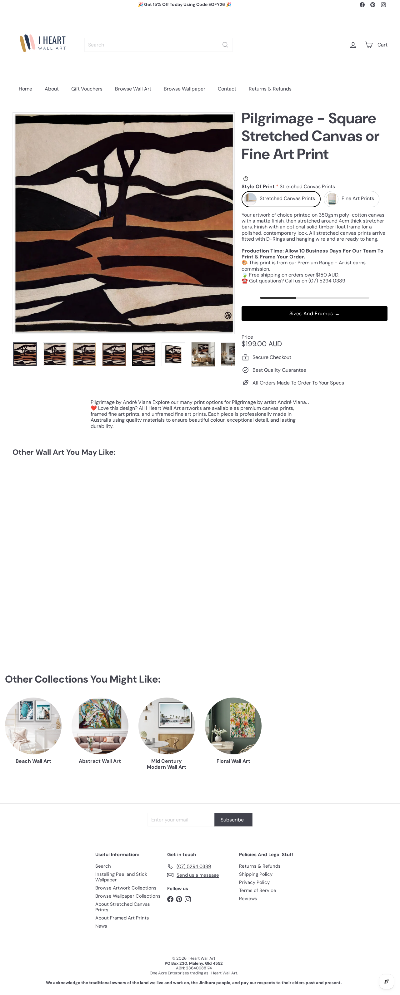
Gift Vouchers (86, 89)
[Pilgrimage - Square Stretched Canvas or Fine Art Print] (41, 517)
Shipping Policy (255, 874)
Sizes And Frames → (314, 313)
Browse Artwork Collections (126, 888)
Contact (227, 89)
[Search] (225, 45)
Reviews (248, 898)
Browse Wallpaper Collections (128, 896)
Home (25, 89)
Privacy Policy (254, 882)
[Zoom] (123, 223)
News (101, 926)
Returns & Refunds (270, 89)
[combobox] (158, 45)
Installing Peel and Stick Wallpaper (121, 877)
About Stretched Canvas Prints (122, 907)
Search (103, 866)
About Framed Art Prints (122, 918)
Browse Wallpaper (184, 89)
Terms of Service (257, 890)
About (52, 89)
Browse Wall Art (133, 89)
